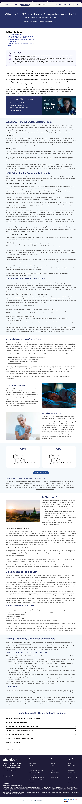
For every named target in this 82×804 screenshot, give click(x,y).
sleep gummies (38, 79)
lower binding (18, 297)
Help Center (70, 763)
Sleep (52, 768)
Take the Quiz (25, 4)
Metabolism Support (56, 777)
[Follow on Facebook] (4, 776)
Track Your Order (71, 765)
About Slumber (32, 763)
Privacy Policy (71, 770)
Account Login (71, 782)
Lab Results (31, 765)
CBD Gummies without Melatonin (36, 777)
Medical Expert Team (34, 768)
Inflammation (54, 775)
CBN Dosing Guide (33, 775)
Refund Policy (71, 775)
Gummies (53, 765)
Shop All (7, 4)
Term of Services (71, 768)
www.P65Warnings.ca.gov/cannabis (14, 793)
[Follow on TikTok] (10, 776)
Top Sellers (53, 763)
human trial (30, 73)
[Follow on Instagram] (7, 776)
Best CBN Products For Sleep (36, 770)
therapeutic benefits (65, 79)
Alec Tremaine (33, 21)
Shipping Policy (71, 772)
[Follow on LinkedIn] (13, 776)
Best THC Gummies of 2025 (35, 779)
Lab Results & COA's (72, 777)
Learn (15, 4)
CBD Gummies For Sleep (34, 772)
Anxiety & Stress (55, 772)
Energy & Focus (54, 770)
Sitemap (69, 779)
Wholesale (31, 782)
